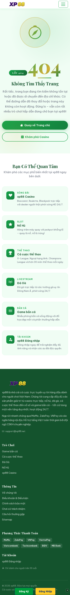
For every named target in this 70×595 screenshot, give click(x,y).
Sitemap (7, 519)
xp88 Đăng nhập (11, 561)
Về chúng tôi (9, 492)
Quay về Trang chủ (37, 125)
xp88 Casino (9, 472)
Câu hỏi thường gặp (13, 514)
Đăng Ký (24, 591)
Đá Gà (5, 462)
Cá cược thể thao (12, 456)
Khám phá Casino (37, 137)
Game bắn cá (10, 451)
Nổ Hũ (5, 467)
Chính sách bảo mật (13, 503)
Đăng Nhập (45, 591)
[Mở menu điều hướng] (63, 4)
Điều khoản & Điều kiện (15, 498)
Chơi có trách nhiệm (13, 508)
